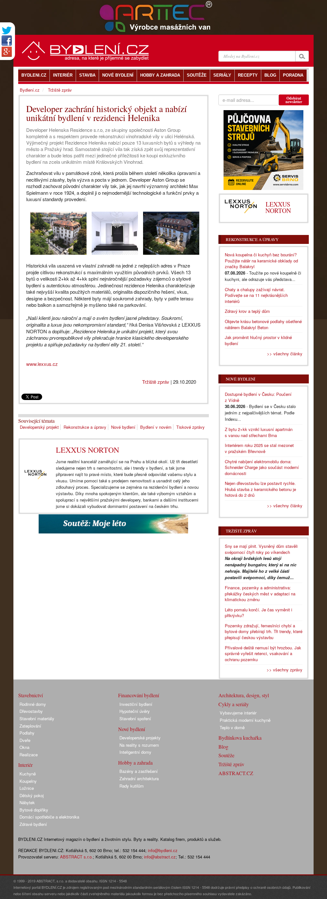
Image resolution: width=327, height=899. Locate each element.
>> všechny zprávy (284, 670)
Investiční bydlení (135, 704)
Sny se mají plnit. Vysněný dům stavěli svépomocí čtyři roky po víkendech (261, 549)
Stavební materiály (36, 718)
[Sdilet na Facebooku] (7, 40)
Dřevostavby (31, 711)
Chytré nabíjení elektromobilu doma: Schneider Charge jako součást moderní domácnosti (262, 467)
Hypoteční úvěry (134, 711)
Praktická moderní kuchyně (245, 720)
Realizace (28, 755)
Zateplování (30, 726)
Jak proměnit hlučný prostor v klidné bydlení (258, 340)
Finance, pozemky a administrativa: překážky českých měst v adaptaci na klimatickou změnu (260, 593)
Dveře (24, 740)
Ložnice (26, 788)
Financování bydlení (138, 695)
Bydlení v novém (155, 427)
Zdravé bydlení (33, 824)
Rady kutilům (131, 786)
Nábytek (27, 802)
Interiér (25, 764)
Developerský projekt (39, 427)
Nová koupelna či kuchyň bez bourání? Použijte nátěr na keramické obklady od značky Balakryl (261, 260)
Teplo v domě (232, 727)
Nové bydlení (123, 427)
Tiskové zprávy (190, 427)
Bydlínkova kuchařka (240, 737)
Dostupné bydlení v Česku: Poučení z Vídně (258, 397)
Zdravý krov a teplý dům (247, 311)
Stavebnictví (30, 695)
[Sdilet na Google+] (7, 52)
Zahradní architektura (139, 778)
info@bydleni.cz (163, 850)
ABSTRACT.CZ (235, 773)
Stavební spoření (135, 718)
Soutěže (226, 755)
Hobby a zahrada (135, 762)
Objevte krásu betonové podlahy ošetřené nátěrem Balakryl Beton (263, 324)
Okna (24, 747)
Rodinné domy (32, 704)
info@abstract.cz (160, 857)
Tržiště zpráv (155, 381)
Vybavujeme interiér (238, 713)
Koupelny (28, 781)
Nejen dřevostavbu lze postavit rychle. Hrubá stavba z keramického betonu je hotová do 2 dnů (260, 489)
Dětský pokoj (31, 795)
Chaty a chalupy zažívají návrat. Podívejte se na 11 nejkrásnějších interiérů (256, 295)
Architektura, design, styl (243, 695)
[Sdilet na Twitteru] (7, 30)
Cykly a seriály (233, 704)
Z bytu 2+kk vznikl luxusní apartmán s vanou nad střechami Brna (259, 432)
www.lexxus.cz (42, 363)
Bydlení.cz (30, 90)
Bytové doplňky (33, 810)
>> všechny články (284, 354)
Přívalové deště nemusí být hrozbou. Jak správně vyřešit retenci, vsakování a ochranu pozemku (263, 653)
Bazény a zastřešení (138, 771)
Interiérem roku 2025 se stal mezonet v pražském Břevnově (259, 448)
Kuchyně (27, 774)
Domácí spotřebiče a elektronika (49, 817)
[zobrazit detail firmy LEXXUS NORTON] (35, 474)
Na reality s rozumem (139, 745)
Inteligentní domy (135, 752)
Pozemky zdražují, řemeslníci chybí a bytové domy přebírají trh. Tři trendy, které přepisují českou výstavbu (263, 631)
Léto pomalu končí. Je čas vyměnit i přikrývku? (258, 613)
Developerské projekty (140, 738)
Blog (223, 746)
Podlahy (26, 733)
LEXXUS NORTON (87, 450)
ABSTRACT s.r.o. (76, 857)
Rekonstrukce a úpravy (85, 427)
